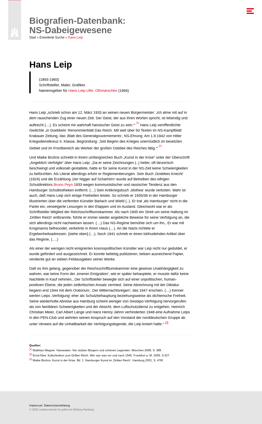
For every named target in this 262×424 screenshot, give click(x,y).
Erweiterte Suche (52, 37)
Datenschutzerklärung (57, 405)
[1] (137, 122)
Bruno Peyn (63, 185)
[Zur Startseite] (14, 32)
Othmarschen (106, 91)
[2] (160, 145)
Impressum (36, 405)
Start (32, 37)
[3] (166, 322)
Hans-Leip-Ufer (80, 91)
